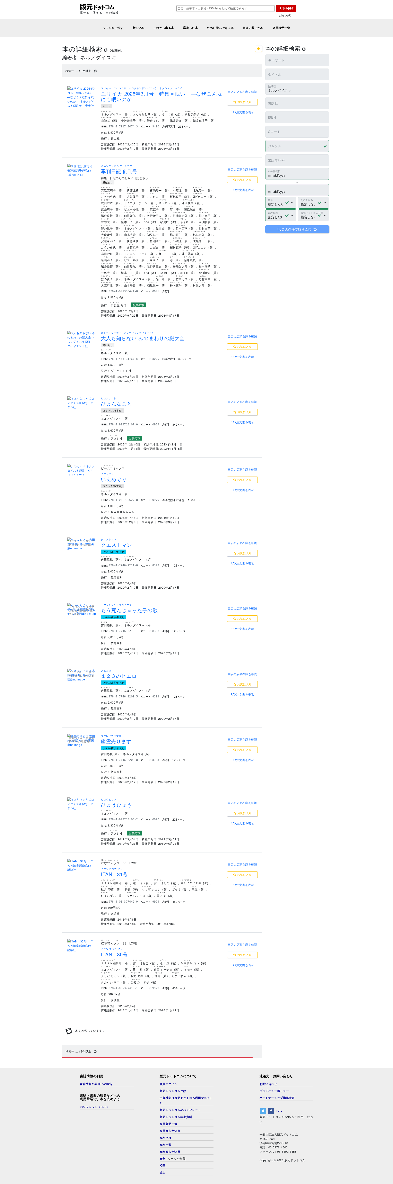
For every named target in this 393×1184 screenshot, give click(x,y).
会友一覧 (166, 1144)
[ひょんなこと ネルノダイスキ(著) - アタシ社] (81, 402)
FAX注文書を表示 (242, 112)
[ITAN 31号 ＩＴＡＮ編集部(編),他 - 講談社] (81, 865)
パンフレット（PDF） (95, 1107)
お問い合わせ (268, 1084)
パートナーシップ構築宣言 (277, 1098)
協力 (163, 1172)
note (279, 1110)
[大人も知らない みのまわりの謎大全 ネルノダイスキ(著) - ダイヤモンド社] (81, 339)
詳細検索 (285, 15)
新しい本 (139, 27)
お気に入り (244, 102)
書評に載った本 (253, 27)
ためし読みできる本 (220, 27)
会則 (163, 1158)
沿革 (163, 1165)
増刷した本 (190, 27)
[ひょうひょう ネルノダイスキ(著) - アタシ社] (81, 803)
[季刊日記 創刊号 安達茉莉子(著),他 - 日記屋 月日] (81, 170)
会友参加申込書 (170, 1151)
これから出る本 (164, 27)
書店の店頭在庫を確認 (242, 92)
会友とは (166, 1137)
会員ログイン (168, 1084)
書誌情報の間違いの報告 (96, 1084)
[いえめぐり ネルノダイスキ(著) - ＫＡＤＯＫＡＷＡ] (81, 470)
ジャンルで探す (113, 27)
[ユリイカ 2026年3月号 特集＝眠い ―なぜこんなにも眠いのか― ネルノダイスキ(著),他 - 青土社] (81, 97)
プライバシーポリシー (274, 1091)
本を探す (287, 8)
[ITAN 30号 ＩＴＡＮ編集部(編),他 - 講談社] (81, 945)
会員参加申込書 (170, 1130)
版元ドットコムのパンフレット (180, 1110)
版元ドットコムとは (173, 1091)
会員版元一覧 (281, 27)
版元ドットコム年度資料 (176, 1117)
